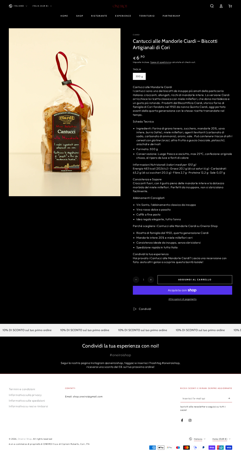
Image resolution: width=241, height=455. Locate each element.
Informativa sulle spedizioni (27, 400)
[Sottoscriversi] (230, 398)
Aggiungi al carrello (195, 279)
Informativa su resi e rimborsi (28, 406)
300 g (139, 76)
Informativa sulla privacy (25, 395)
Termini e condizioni (22, 389)
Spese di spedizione (160, 62)
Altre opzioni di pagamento (182, 299)
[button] (211, 6)
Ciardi (136, 35)
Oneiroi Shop (25, 439)
